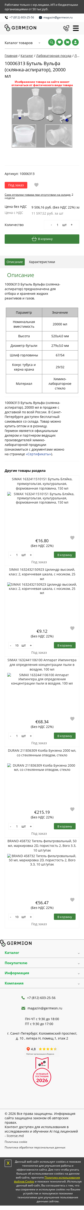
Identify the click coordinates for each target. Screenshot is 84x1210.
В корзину (45, 239)
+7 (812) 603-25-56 (21, 17)
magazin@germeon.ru (58, 17)
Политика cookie (16, 1142)
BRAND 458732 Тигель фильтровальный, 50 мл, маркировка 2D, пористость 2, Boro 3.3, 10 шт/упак (42, 845)
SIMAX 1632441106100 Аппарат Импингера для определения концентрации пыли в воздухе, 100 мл (42, 664)
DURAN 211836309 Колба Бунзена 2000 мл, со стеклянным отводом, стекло (42, 752)
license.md (15, 1136)
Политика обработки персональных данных (35, 1147)
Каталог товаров (19, 42)
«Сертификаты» (38, 454)
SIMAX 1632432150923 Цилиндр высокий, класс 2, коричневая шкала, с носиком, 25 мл (42, 574)
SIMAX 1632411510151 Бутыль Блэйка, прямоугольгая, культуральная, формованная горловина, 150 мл (42, 483)
